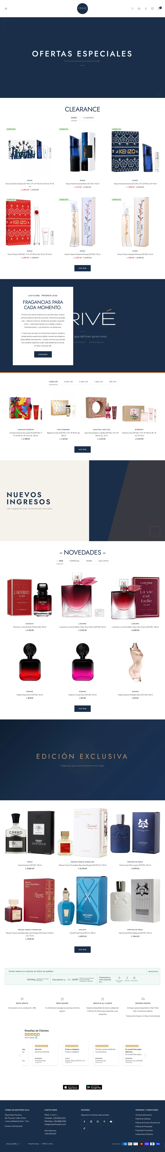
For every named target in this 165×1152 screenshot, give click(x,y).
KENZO (74, 118)
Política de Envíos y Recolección (147, 1122)
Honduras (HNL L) (12, 1144)
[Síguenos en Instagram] (97, 1121)
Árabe (89, 561)
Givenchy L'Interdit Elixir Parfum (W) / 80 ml (29, 627)
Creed (29, 862)
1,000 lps (98, 382)
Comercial (75, 561)
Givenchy (30, 624)
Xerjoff (82, 930)
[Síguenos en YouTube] (111, 1121)
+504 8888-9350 (59, 1121)
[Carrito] (159, 8)
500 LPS (112, 382)
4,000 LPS (53, 382)
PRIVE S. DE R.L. (48, 1144)
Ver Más (82, 709)
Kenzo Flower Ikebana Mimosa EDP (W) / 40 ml (135, 254)
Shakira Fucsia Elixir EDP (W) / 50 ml (82, 695)
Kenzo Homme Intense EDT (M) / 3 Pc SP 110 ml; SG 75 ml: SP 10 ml (30, 185)
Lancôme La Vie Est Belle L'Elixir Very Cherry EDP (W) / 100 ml (135, 627)
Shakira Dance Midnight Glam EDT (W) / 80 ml (135, 695)
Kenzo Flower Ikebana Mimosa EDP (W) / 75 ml (82, 254)
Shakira (29, 691)
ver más (82, 268)
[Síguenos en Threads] (91, 1121)
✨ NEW (60, 561)
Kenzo (29, 180)
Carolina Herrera (26, 429)
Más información (153, 971)
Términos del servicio (143, 1115)
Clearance (88, 118)
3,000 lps (68, 382)
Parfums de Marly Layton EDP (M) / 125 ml (135, 865)
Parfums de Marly (135, 862)
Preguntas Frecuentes (144, 1130)
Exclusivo (104, 561)
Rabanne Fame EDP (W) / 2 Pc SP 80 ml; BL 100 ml (63, 434)
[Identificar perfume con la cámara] (139, 8)
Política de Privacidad (143, 1126)
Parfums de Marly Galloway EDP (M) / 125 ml (135, 933)
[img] (84, 1034)
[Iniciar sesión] (146, 9)
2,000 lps (83, 382)
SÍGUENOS (43, 354)
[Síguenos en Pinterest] (104, 1121)
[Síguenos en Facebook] (84, 1121)
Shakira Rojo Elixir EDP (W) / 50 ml (30, 695)
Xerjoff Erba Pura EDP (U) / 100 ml (82, 933)
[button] (20, 1055)
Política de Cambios (143, 1119)
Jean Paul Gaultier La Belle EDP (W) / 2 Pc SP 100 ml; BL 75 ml (101, 434)
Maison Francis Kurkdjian (82, 862)
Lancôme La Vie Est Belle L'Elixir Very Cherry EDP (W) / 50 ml (82, 627)
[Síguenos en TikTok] (84, 1128)
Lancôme (82, 624)
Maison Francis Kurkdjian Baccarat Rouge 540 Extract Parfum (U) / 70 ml (30, 934)
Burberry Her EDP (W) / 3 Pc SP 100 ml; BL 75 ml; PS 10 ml (139, 434)
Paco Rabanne (63, 429)
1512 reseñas (29, 1037)
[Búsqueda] (132, 8)
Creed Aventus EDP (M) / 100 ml (30, 865)
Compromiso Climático (144, 1134)
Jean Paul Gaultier (101, 429)
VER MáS (82, 449)
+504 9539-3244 (59, 1118)
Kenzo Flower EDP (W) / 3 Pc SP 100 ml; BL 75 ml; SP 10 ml (30, 254)
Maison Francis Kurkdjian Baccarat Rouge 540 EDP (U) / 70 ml (82, 865)
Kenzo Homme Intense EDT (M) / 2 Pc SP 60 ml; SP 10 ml (135, 184)
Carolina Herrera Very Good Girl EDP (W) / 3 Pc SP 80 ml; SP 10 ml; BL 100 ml (25, 434)
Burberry (139, 429)
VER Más (82, 950)
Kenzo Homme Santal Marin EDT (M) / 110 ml (82, 184)
